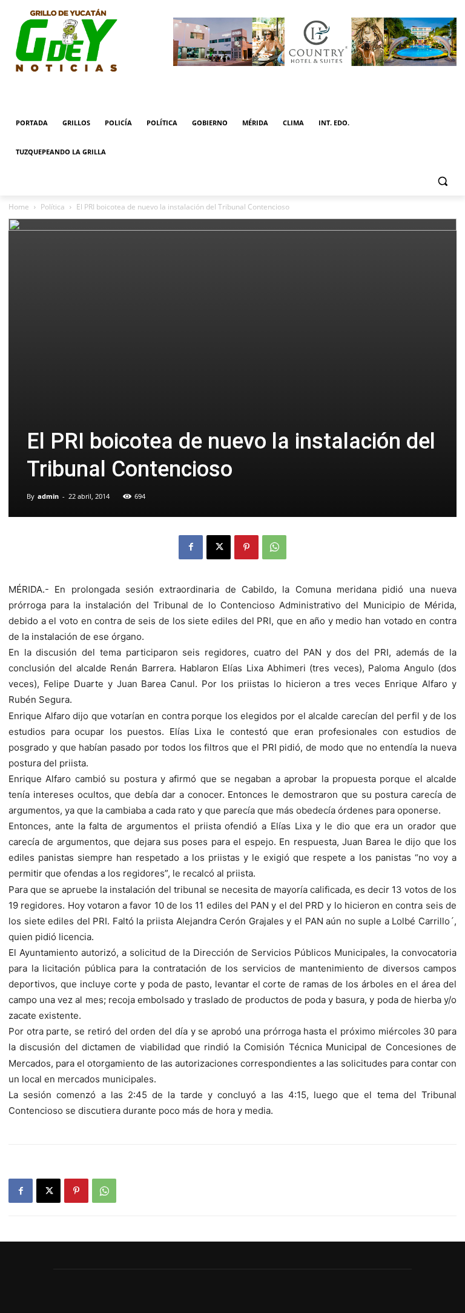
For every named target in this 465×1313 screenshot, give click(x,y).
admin (48, 496)
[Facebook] (191, 547)
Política (53, 207)
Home (18, 207)
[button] (442, 181)
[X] (218, 547)
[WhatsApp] (274, 547)
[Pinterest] (246, 547)
